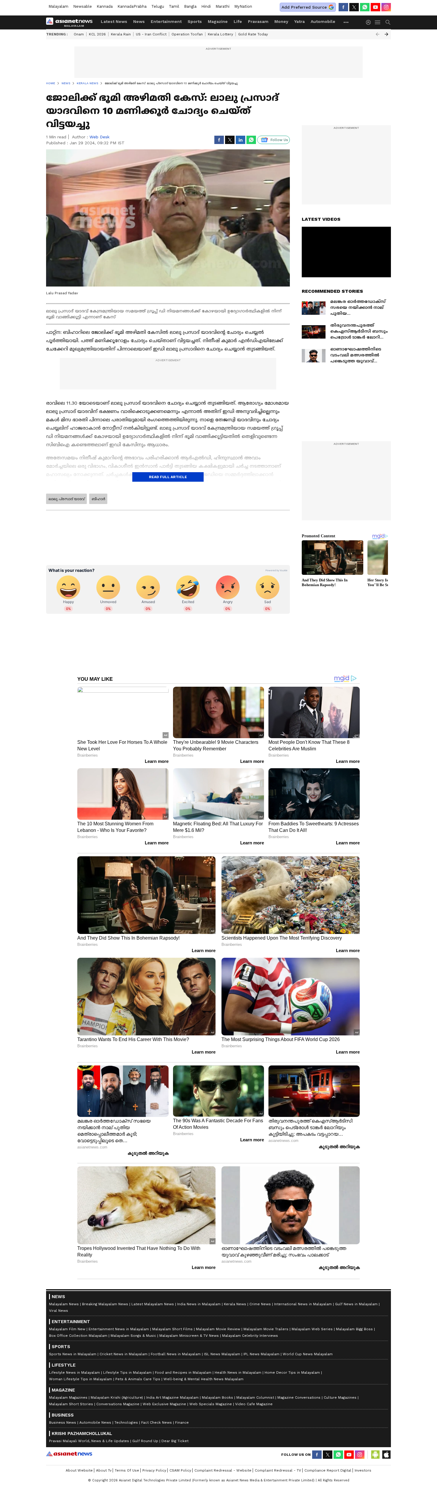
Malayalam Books (217, 1397)
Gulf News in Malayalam (356, 1304)
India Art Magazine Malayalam (172, 1397)
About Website (79, 1470)
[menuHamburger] (378, 22)
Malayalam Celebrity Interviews (250, 1336)
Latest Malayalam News (152, 1304)
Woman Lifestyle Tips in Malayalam (80, 1379)
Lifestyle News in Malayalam (74, 1372)
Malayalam (58, 6)
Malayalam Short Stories (71, 1404)
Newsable (82, 6)
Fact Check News (156, 1422)
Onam (79, 34)
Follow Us (279, 140)
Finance (182, 1422)
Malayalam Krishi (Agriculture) (117, 1397)
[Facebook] (343, 7)
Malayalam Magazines (68, 1397)
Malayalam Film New (67, 1329)
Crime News (260, 1304)
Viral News (58, 1311)
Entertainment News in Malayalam (119, 1329)
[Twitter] (354, 7)
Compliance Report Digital (327, 1470)
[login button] (370, 22)
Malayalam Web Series (312, 1329)
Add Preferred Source (304, 7)
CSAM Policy (180, 1470)
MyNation (243, 6)
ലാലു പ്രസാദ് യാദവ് (66, 499)
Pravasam (258, 21)
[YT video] (375, 7)
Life (238, 21)
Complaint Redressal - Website (222, 1470)
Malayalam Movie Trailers (265, 1329)
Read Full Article (168, 477)
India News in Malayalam (199, 1304)
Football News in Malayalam (176, 1354)
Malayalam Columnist (255, 1397)
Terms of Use (127, 1470)
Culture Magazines (340, 1397)
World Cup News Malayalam (308, 1354)
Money (281, 21)
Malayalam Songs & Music (133, 1336)
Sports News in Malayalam (72, 1354)
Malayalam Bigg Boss (354, 1329)
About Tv (103, 1470)
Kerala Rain (121, 34)
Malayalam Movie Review (218, 1329)
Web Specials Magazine (210, 1404)
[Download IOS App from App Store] (386, 1454)
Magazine (218, 21)
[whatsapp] (365, 7)
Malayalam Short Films (172, 1329)
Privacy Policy (154, 1470)
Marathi (222, 6)
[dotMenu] (346, 22)
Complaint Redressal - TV (278, 1470)
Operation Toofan (187, 34)
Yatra (299, 21)
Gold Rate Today (253, 34)
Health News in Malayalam (238, 1372)
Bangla (190, 6)
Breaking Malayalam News (105, 1304)
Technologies (126, 1422)
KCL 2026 (97, 34)
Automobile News (95, 1422)
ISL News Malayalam (222, 1354)
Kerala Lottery (220, 34)
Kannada (105, 6)
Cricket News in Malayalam (123, 1354)
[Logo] (71, 22)
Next (386, 34)
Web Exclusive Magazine (164, 1404)
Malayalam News (64, 1304)
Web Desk (99, 136)
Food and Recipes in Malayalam (183, 1372)
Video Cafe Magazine (254, 1404)
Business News (62, 1422)
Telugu (157, 6)
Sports (195, 21)
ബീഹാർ (98, 499)
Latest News (114, 21)
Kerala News (235, 1304)
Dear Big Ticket (174, 1441)
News (139, 21)
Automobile (323, 21)
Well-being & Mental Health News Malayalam (203, 1379)
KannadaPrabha (132, 6)
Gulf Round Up (145, 1441)
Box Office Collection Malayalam (78, 1336)
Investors (363, 1470)
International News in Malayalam (303, 1304)
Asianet (69, 1453)
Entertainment (166, 21)
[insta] (386, 7)
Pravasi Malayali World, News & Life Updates (89, 1441)
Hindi (206, 6)
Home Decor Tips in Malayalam (292, 1372)
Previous (377, 34)
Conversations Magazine (117, 1404)
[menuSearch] (388, 22)
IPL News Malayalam (261, 1354)
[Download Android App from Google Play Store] (375, 1454)
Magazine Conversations (298, 1397)
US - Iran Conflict (151, 34)
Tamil (174, 6)
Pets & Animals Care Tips (137, 1379)
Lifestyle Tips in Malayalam (127, 1372)
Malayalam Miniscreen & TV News (189, 1336)
